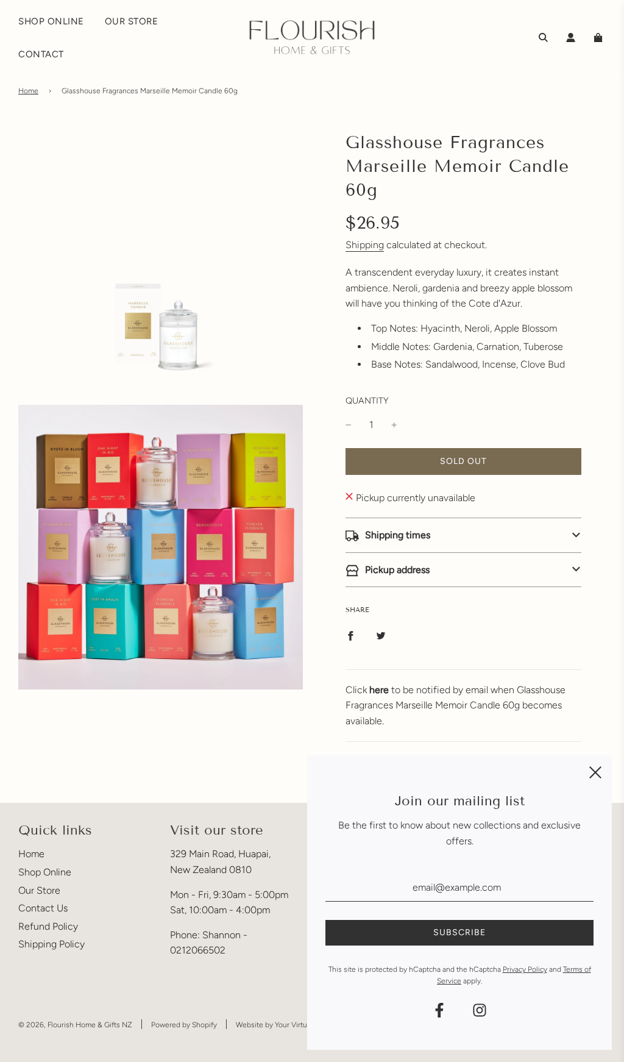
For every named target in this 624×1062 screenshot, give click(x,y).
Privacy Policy (525, 969)
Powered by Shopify (184, 1025)
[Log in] (570, 37)
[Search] (543, 37)
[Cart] (599, 37)
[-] (349, 425)
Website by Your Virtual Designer (290, 1025)
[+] (394, 425)
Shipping (365, 245)
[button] (463, 535)
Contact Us (43, 908)
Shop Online (44, 872)
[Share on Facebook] (350, 635)
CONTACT (41, 54)
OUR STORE (131, 21)
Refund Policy (48, 926)
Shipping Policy (51, 944)
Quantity (367, 400)
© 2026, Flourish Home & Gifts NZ (75, 1025)
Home (28, 91)
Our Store (39, 890)
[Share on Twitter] (381, 635)
